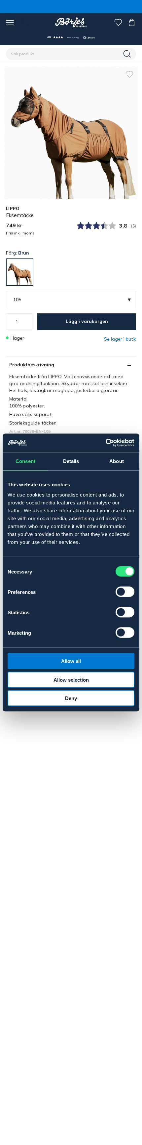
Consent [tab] (25, 461)
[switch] (125, 592)
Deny (71, 698)
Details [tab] (71, 461)
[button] (71, 37)
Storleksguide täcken (33, 423)
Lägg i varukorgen (87, 321)
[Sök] (128, 54)
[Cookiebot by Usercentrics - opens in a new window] (105, 443)
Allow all (71, 661)
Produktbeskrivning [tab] (31, 365)
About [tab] (116, 461)
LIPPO (12, 208)
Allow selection (71, 679)
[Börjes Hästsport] (71, 22)
